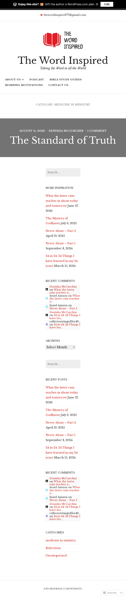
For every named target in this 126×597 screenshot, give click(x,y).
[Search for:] (63, 172)
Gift (107, 4)
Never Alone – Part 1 (60, 243)
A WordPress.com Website (62, 588)
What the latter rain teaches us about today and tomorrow (62, 200)
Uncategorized (56, 555)
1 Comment (97, 130)
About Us (13, 79)
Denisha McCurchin (66, 130)
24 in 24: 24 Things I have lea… (64, 317)
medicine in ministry (61, 540)
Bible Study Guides (66, 79)
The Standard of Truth (63, 140)
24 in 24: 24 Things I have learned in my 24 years (62, 261)
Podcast (37, 79)
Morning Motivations (24, 85)
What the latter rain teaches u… (62, 291)
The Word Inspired (63, 60)
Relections (53, 548)
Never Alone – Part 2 (61, 231)
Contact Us (58, 85)
